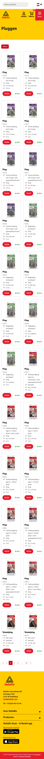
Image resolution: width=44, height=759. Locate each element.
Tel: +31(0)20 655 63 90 (12, 703)
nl (41, 4)
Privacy (15, 756)
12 (26, 663)
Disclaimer (37, 754)
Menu (40, 16)
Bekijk (7, 94)
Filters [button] (5, 46)
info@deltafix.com (10, 699)
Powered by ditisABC (24, 756)
